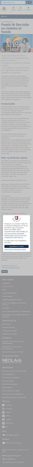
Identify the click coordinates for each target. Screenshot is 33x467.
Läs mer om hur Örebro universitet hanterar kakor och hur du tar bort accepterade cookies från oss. (16, 234)
